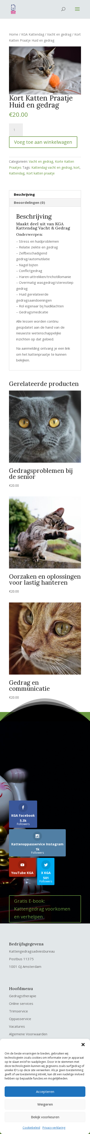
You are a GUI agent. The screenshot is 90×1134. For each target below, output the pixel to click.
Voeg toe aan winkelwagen (43, 142)
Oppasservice (20, 1018)
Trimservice (18, 1011)
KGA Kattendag (32, 34)
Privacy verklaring (53, 1128)
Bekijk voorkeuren (45, 1117)
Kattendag (16, 173)
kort (77, 167)
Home (13, 34)
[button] (83, 1044)
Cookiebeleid (31, 1128)
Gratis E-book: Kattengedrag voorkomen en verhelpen (42, 909)
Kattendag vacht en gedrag (51, 167)
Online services (21, 1003)
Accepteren (45, 1091)
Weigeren (45, 1104)
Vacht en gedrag (59, 34)
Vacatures (17, 1026)
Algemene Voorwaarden (28, 1034)
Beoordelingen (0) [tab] (29, 202)
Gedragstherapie (22, 995)
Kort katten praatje (40, 173)
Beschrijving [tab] (24, 194)
